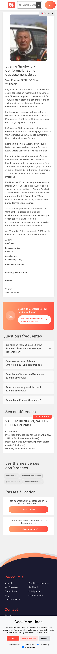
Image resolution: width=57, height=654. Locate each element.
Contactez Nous (12, 599)
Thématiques (11, 591)
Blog (7, 595)
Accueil (8, 583)
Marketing (44, 645)
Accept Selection (29, 638)
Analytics (30, 645)
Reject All (44, 638)
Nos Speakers (11, 587)
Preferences (30, 647)
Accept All (13, 638)
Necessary (16, 645)
